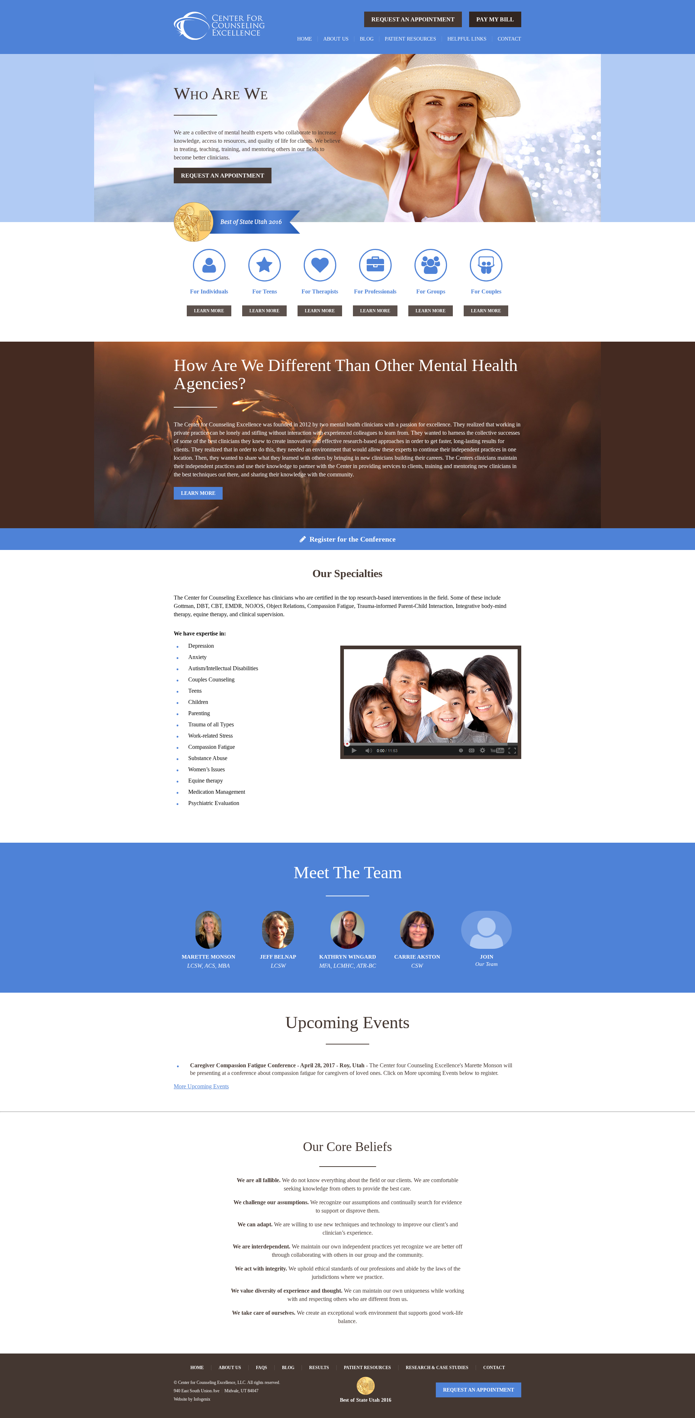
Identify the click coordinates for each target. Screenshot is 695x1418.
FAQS (261, 1367)
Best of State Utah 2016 (365, 1400)
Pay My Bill (495, 19)
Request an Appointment (413, 19)
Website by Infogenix (192, 1399)
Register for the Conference (351, 539)
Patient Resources (410, 39)
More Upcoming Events (201, 1086)
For (209, 291)
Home (304, 39)
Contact (509, 39)
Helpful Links (466, 39)
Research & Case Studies (437, 1367)
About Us (336, 39)
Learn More (209, 310)
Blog (367, 39)
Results (319, 1367)
